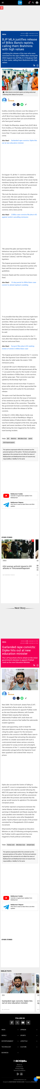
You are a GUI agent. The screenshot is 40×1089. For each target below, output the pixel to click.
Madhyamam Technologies (16, 1082)
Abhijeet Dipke (30, 844)
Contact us (19, 1066)
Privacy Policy (19, 1068)
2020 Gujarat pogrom (8, 442)
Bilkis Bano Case (22, 438)
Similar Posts (6, 971)
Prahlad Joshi (10, 844)
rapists (30, 438)
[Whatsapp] (21, 104)
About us (19, 1064)
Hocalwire (34, 1082)
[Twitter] (18, 104)
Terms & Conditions (19, 1070)
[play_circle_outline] (18, 549)
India (4, 34)
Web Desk (11, 101)
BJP (8, 438)
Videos (4, 560)
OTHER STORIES (7, 537)
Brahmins (13, 438)
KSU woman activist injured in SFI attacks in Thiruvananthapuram (17, 567)
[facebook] (14, 104)
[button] (2, 2)
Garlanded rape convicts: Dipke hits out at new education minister (19, 650)
